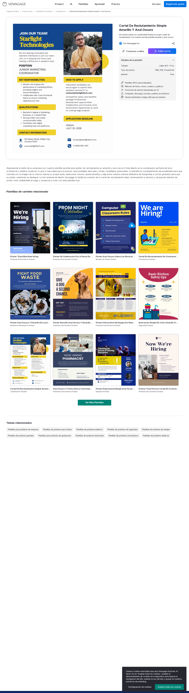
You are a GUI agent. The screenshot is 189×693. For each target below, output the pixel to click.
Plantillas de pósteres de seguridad (122, 429)
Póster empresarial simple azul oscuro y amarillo (116, 389)
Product (59, 4)
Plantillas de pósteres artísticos (156, 436)
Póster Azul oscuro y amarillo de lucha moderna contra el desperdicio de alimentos (30, 323)
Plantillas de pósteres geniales (21, 436)
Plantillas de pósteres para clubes (57, 429)
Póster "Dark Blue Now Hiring (24, 256)
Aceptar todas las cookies (169, 687)
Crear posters (27, 11)
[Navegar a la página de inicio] (14, 4)
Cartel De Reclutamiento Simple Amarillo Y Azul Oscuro (30, 389)
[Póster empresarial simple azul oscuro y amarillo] (116, 360)
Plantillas (83, 4)
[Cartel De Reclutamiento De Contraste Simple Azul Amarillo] (158, 227)
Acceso (156, 4)
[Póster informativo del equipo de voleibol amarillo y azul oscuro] (116, 293)
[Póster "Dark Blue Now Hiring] (30, 227)
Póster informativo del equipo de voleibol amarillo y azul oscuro (116, 323)
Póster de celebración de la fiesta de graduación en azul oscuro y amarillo (73, 256)
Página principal (13, 11)
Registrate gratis (175, 4)
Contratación (61, 11)
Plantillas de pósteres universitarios (123, 436)
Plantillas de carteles (44, 11)
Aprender (100, 4)
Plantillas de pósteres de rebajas (156, 429)
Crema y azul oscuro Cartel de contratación (158, 389)
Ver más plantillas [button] (94, 402)
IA (71, 4)
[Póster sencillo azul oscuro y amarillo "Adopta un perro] (73, 293)
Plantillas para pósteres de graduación (54, 436)
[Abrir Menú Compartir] (173, 43)
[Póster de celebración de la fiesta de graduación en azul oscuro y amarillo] (73, 227)
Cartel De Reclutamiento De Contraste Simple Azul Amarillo (158, 256)
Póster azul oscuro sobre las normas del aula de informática (116, 256)
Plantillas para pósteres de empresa (23, 429)
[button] (133, 51)
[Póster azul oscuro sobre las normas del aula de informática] (116, 227)
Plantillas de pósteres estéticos (89, 429)
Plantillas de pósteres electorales (90, 436)
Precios (115, 4)
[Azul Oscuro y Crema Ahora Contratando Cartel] (73, 360)
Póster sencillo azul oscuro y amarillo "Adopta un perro (73, 323)
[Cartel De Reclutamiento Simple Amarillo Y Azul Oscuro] (30, 360)
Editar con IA (164, 51)
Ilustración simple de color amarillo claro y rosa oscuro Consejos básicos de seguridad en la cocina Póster (158, 323)
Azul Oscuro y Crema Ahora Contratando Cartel (73, 389)
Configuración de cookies (139, 687)
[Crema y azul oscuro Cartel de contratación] (158, 360)
